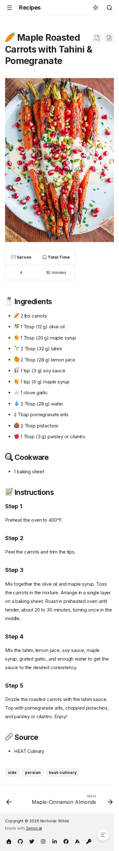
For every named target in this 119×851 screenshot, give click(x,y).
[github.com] (20, 841)
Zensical (34, 828)
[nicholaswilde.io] (9, 841)
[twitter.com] (32, 841)
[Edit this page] (109, 38)
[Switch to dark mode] (95, 7)
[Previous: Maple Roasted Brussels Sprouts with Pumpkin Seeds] (9, 801)
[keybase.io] (77, 841)
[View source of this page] (97, 38)
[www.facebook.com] (66, 841)
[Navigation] (9, 7)
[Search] (109, 7)
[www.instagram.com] (43, 841)
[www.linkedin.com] (55, 841)
